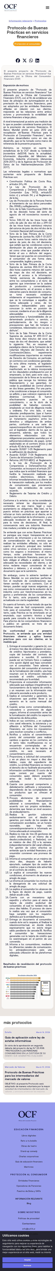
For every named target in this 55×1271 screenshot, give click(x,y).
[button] (47, 7)
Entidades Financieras (28, 1180)
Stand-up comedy (28, 1151)
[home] (10, 8)
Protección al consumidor (27, 44)
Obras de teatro (29, 1146)
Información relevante (20, 20)
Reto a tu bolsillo (29, 1141)
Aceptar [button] (27, 1260)
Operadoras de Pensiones (28, 1186)
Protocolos (40, 20)
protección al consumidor (28, 1174)
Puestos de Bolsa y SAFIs (29, 1191)
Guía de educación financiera (28, 1161)
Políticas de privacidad (28, 1218)
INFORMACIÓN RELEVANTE (28, 1199)
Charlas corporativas (29, 1156)
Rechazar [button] (27, 1265)
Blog (29, 1203)
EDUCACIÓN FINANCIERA (29, 1129)
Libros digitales (29, 1135)
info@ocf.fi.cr (28, 1229)
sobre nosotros (29, 1212)
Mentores (28, 1167)
